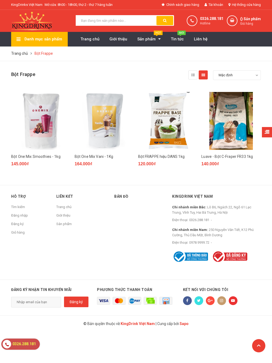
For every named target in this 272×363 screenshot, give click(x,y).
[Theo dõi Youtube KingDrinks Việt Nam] (233, 300)
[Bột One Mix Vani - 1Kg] (104, 121)
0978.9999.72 (199, 242)
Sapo (184, 324)
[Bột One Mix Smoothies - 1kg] (41, 121)
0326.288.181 (211, 18)
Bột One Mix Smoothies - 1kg (36, 156)
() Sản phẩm (250, 21)
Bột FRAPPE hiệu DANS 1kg (161, 156)
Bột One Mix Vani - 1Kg (94, 156)
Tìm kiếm (18, 207)
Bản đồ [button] (121, 196)
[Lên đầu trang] (258, 345)
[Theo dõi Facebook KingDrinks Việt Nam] (187, 300)
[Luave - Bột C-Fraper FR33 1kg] (231, 121)
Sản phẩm (64, 224)
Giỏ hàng (18, 232)
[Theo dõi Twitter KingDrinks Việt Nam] (198, 300)
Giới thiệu (63, 215)
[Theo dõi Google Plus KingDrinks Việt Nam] (210, 300)
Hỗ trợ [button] (18, 196)
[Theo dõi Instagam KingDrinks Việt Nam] (221, 300)
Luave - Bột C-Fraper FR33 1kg (227, 156)
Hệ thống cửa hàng (246, 5)
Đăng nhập (19, 215)
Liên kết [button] (64, 196)
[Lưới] (203, 74)
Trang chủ (63, 207)
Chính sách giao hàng (182, 5)
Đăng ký (17, 224)
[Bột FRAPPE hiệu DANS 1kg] (168, 121)
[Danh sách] (192, 74)
